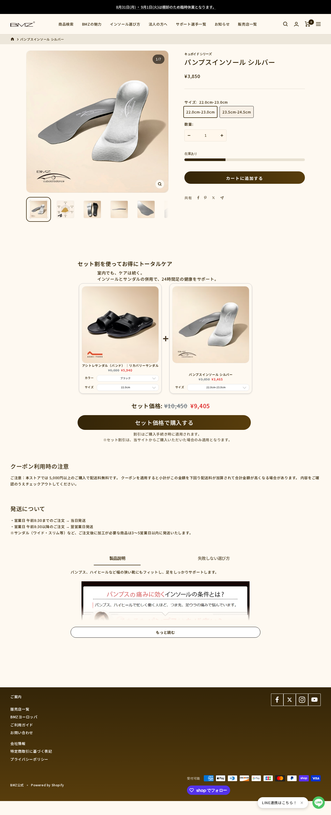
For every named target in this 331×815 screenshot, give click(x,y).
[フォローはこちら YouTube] (314, 700)
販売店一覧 (247, 24)
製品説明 (117, 558)
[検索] (285, 24)
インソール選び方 (125, 24)
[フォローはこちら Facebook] (277, 700)
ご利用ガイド (21, 724)
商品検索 (66, 24)
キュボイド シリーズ (198, 54)
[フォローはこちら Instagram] (302, 700)
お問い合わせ (21, 732)
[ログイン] (296, 24)
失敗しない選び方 (214, 558)
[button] (318, 802)
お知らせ (222, 24)
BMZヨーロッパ (23, 716)
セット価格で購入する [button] (164, 422)
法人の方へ (158, 24)
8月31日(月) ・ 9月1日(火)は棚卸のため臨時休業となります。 (166, 7)
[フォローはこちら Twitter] (289, 700)
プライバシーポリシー (29, 759)
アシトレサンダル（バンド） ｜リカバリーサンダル (120, 365)
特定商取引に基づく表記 (31, 751)
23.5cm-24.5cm (236, 112)
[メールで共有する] (222, 198)
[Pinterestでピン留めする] (205, 198)
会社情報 (18, 743)
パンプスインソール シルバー (211, 374)
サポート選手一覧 (191, 24)
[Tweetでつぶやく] (213, 198)
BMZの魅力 (92, 24)
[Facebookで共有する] (198, 198)
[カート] (307, 24)
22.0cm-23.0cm (200, 112)
